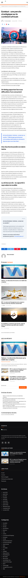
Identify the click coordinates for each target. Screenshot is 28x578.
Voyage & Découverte (7, 567)
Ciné (4, 531)
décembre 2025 (6, 506)
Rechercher (3, 385)
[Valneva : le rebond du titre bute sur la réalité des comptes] (14, 272)
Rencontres (5, 558)
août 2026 (5, 492)
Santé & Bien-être (7, 560)
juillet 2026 (5, 494)
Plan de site (3, 481)
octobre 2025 (6, 510)
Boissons (5, 530)
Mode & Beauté (6, 554)
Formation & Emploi (7, 542)
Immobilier (5, 547)
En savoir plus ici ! (19, 236)
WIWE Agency (22, 576)
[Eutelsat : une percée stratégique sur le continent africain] (14, 35)
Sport (4, 563)
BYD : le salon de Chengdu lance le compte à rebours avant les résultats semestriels (12, 302)
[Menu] (2, 2)
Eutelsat (4, 243)
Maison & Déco (6, 553)
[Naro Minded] (15, 2)
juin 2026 (5, 495)
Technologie (5, 565)
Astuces (4, 526)
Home (3, 6)
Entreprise (5, 537)
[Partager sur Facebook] (2, 24)
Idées (4, 546)
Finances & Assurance (7, 540)
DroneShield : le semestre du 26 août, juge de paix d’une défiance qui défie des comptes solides (13, 325)
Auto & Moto (5, 528)
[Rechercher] (27, 2)
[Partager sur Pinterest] (6, 24)
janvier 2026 (5, 504)
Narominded (8, 20)
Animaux (5, 524)
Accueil (2, 472)
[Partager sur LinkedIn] (9, 24)
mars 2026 (5, 501)
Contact (3, 474)
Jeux (4, 549)
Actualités (5, 523)
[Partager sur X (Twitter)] (4, 24)
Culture (4, 533)
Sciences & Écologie (7, 561)
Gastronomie (6, 544)
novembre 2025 (6, 508)
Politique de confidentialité (7, 479)
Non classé (5, 556)
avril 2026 (5, 499)
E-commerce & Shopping (8, 535)
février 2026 (5, 503)
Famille (4, 539)
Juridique (5, 551)
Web (4, 568)
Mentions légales (4, 477)
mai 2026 (5, 497)
